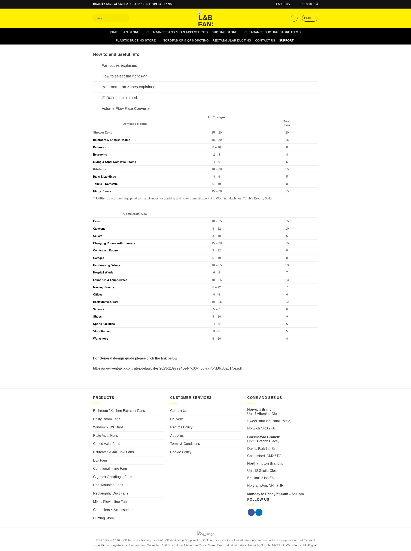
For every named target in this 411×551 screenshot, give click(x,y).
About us (177, 435)
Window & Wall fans (108, 427)
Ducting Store (224, 32)
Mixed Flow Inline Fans (110, 501)
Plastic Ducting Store (136, 40)
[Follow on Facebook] (260, 4)
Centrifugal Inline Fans (110, 468)
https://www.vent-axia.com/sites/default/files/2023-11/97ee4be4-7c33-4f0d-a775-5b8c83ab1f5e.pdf (167, 368)
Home (113, 32)
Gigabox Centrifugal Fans (112, 477)
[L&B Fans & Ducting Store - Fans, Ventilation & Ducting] (206, 18)
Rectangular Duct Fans (110, 493)
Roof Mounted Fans (108, 485)
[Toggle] (97, 65)
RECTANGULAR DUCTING (232, 40)
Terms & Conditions (185, 444)
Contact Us (265, 40)
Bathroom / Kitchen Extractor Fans (119, 411)
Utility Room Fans (106, 419)
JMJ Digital (309, 545)
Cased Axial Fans (106, 444)
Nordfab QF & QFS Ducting (186, 40)
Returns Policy (181, 427)
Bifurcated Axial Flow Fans (113, 452)
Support (286, 40)
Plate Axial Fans (105, 435)
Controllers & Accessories (112, 510)
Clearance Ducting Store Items (272, 32)
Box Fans (100, 460)
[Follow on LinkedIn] (265, 4)
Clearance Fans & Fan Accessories (177, 32)
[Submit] (124, 18)
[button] (294, 18)
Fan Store (130, 32)
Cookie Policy (180, 452)
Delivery (176, 419)
